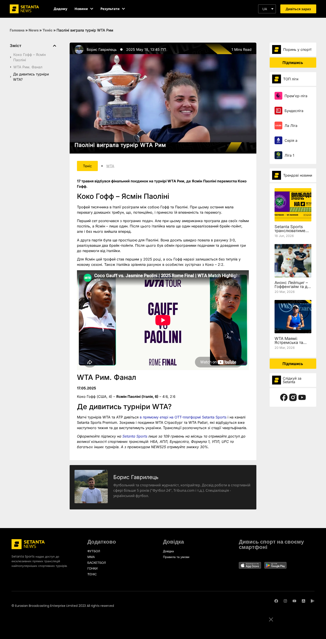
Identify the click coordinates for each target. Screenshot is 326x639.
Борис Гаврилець (102, 49)
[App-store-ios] (303, 601)
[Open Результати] (123, 8)
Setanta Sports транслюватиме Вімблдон (290, 230)
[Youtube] (294, 601)
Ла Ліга (291, 125)
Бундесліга (294, 110)
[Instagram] (285, 601)
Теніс (48, 30)
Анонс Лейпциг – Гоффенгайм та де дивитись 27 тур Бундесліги (292, 288)
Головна (17, 30)
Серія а (291, 140)
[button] (267, 8)
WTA (110, 166)
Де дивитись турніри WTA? (31, 77)
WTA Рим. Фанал (27, 67)
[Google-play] (312, 601)
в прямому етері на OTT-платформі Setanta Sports (183, 417)
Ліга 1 (289, 155)
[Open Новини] (91, 8)
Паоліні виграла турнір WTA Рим (120, 145)
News (34, 30)
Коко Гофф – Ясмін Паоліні (29, 57)
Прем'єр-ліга (296, 96)
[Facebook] (276, 601)
